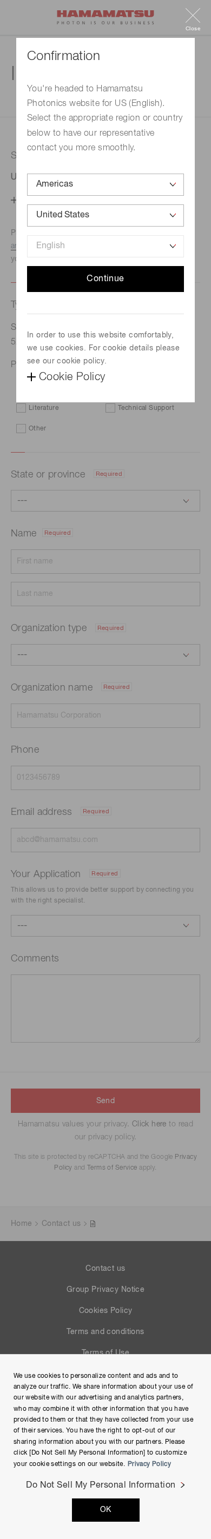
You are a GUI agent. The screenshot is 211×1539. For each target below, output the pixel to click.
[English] (105, 246)
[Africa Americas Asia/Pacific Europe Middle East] (105, 185)
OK (105, 1510)
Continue (105, 279)
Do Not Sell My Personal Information (101, 1485)
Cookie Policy (72, 377)
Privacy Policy (149, 1464)
